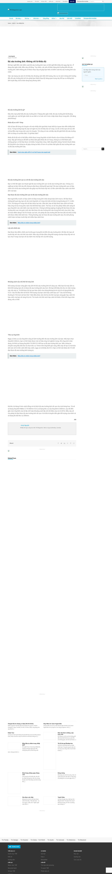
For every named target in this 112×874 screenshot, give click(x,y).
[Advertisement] (56, 39)
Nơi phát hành (12, 868)
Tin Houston (24, 840)
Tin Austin (50, 840)
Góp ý (42, 857)
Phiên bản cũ (45, 871)
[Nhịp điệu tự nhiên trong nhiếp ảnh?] (14, 746)
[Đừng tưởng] (49, 776)
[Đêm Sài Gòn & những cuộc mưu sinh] (49, 736)
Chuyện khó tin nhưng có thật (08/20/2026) (21, 724)
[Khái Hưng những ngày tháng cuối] (14, 783)
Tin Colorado (60, 840)
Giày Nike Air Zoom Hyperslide (52, 724)
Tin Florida (5, 840)
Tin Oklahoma (71, 840)
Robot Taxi (11, 733)
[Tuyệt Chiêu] (49, 800)
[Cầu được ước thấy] (14, 801)
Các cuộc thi (77, 860)
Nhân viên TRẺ (12, 865)
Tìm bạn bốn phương (47, 865)
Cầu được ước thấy (27, 797)
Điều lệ (10, 857)
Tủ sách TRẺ (45, 868)
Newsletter (44, 860)
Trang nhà (15, 846)
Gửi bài (43, 854)
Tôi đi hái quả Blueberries (65, 743)
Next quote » (99, 79)
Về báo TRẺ (11, 871)
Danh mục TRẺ (12, 854)
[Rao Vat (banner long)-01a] (80, 7)
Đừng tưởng (61, 773)
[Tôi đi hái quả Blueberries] (49, 756)
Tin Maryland (82, 840)
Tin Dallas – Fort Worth (38, 840)
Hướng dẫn (11, 860)
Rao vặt (76, 854)
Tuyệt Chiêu (61, 797)
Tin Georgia (14, 840)
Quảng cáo (77, 857)
